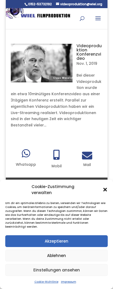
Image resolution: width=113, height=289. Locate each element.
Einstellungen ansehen (56, 270)
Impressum (68, 282)
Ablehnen (56, 255)
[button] (105, 189)
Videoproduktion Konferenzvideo (89, 52)
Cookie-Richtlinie (46, 282)
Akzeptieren (56, 241)
